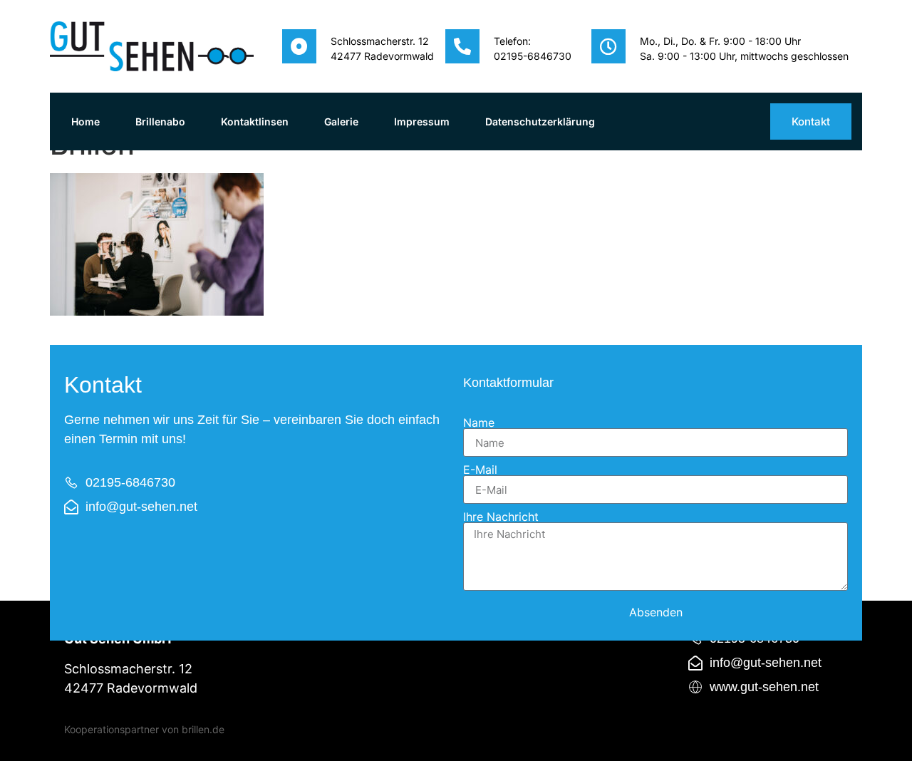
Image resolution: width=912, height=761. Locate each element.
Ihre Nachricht (501, 516)
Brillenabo (160, 121)
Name (478, 422)
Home (85, 121)
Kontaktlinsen (255, 121)
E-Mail (480, 469)
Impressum (422, 121)
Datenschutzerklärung (540, 121)
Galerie (341, 121)
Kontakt (811, 121)
